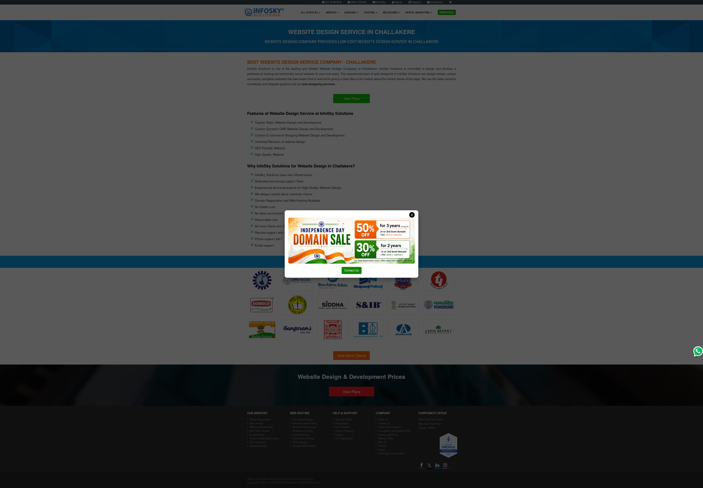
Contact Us (351, 270)
